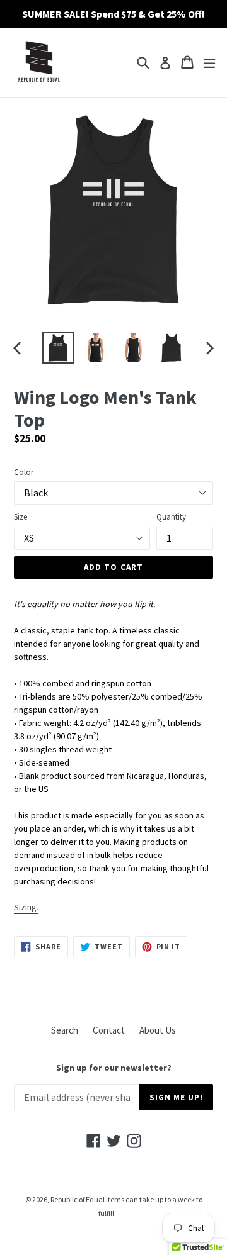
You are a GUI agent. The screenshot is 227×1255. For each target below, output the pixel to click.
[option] (58, 348)
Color (23, 472)
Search (64, 1030)
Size (20, 516)
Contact (109, 1030)
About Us (157, 1030)
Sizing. (26, 907)
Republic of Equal (77, 1199)
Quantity (171, 516)
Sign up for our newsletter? (114, 1068)
